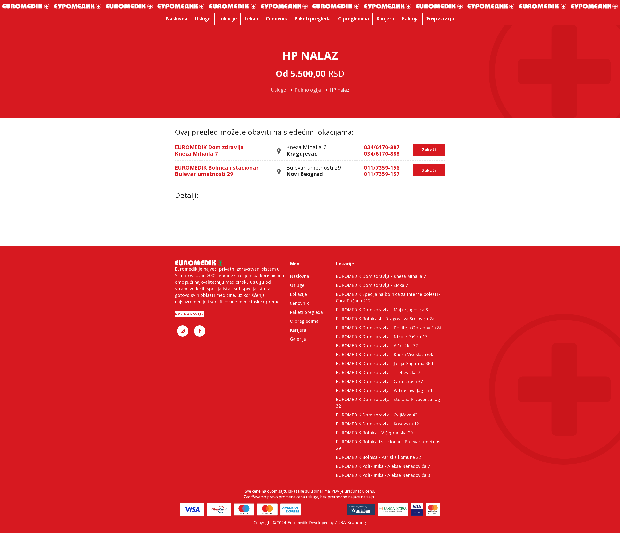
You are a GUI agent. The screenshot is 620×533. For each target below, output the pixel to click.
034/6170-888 (382, 153)
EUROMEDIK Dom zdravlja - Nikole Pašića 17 (381, 336)
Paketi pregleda (306, 312)
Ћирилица (440, 18)
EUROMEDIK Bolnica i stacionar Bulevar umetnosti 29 (217, 170)
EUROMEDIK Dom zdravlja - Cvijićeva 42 (376, 415)
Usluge (297, 285)
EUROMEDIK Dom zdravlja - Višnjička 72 (377, 345)
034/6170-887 (382, 147)
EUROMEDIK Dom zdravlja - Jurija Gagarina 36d (384, 363)
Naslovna (299, 276)
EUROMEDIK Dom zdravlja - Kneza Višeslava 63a (385, 354)
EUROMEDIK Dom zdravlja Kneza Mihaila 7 (209, 150)
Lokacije (298, 294)
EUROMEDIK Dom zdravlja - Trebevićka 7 (378, 372)
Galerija (298, 339)
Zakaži (429, 150)
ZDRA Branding (350, 522)
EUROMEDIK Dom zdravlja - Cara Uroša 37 (379, 381)
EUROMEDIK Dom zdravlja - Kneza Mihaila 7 (381, 276)
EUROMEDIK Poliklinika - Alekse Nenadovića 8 (383, 475)
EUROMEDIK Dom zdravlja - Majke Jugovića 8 (382, 310)
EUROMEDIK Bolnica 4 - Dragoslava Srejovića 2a (385, 318)
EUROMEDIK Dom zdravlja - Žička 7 (372, 285)
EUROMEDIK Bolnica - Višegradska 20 (374, 433)
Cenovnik (299, 303)
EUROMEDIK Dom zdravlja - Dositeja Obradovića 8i (388, 327)
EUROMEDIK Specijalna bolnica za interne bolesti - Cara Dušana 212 (388, 297)
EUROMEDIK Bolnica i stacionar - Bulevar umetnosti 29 (389, 445)
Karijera (298, 330)
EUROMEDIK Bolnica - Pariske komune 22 (378, 457)
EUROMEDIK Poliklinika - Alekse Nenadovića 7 (383, 466)
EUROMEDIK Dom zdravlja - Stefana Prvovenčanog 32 (388, 402)
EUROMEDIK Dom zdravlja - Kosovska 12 (377, 424)
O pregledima (304, 321)
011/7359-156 (382, 167)
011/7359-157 (382, 174)
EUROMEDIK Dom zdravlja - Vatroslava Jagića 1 (384, 390)
